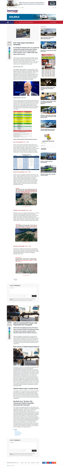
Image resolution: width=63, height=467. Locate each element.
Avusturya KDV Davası (18, 432)
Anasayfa (22, 462)
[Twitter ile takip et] (46, 463)
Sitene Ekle (22, 7)
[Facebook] (9, 48)
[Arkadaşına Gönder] (9, 54)
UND (15, 430)
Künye (26, 462)
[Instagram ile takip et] (53, 463)
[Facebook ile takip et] (43, 463)
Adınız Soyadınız (43, 142)
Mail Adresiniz (43, 145)
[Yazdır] (9, 56)
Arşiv (19, 7)
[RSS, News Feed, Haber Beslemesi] (55, 463)
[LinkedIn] (9, 51)
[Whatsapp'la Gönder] (9, 53)
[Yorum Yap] (9, 58)
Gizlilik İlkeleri (33, 462)
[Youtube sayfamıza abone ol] (48, 463)
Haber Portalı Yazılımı (11, 465)
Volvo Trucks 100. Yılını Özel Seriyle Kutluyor (26, 22)
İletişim (29, 462)
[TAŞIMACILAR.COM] (12, 11)
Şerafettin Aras (17, 431)
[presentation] (10, 22)
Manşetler (10, 7)
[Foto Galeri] (55, 7)
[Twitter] (9, 49)
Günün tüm (53, 22)
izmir (16, 280)
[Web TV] (53, 7)
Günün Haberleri (15, 7)
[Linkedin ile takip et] (50, 463)
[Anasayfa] (7, 7)
